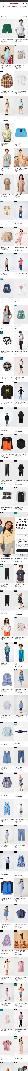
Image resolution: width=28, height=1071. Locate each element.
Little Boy (15, 6)
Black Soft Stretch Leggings (5, 585)
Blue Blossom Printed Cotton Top (6, 716)
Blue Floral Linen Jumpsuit (7, 819)
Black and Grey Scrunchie (7, 377)
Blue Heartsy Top (5, 872)
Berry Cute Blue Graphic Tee (7, 300)
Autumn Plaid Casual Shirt (7, 91)
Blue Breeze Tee (4, 742)
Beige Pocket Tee (5, 247)
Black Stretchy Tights (6, 611)
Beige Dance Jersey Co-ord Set (7, 195)
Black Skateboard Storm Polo (7, 559)
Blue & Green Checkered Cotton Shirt (6, 663)
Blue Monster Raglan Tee (7, 898)
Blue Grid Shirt (4, 845)
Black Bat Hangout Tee (6, 402)
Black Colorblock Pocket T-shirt (7, 455)
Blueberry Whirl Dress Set (7, 950)
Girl (9, 6)
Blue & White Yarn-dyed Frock (6, 690)
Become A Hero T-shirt (6, 168)
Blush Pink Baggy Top (6, 1003)
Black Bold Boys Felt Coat (7, 428)
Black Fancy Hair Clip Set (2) (7, 508)
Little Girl (23, 6)
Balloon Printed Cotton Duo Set (7, 117)
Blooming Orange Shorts (7, 637)
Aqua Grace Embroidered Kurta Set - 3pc (7, 66)
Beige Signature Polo (6, 273)
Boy (4, 6)
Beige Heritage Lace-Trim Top (6, 222)
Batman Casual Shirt (6, 143)
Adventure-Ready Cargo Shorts (7, 40)
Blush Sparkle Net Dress (6, 1029)
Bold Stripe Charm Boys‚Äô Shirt (7, 1057)
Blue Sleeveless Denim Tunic (6, 925)
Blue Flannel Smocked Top (7, 793)
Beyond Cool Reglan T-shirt (6, 326)
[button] (2, 3)
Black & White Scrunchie (7, 351)
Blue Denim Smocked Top (7, 767)
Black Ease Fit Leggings (6, 480)
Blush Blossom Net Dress (7, 977)
